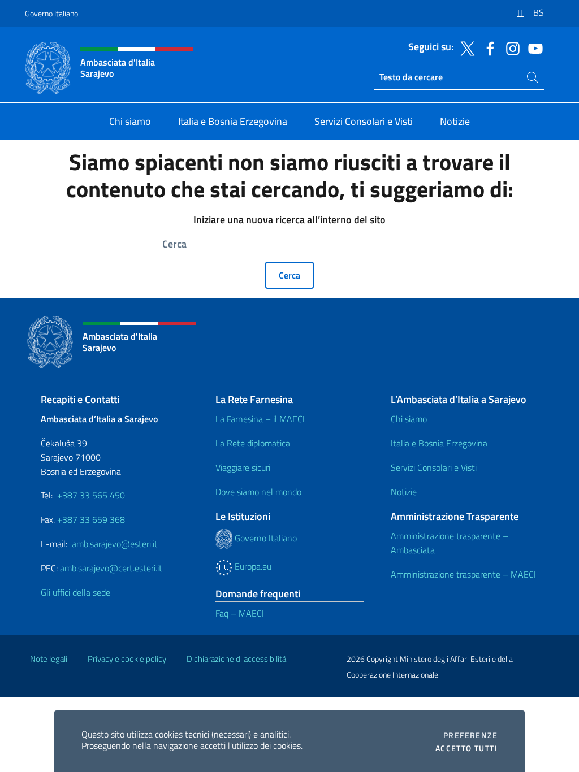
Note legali (48, 658)
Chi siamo (409, 419)
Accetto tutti (466, 748)
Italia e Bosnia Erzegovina (439, 443)
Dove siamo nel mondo (258, 491)
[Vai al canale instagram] (510, 47)
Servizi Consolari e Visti (434, 467)
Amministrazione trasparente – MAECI (463, 574)
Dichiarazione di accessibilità (236, 658)
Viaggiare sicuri (242, 467)
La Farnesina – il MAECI (260, 419)
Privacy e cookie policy (127, 658)
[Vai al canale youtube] (532, 47)
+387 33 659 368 (91, 519)
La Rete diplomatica (252, 443)
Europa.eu (251, 566)
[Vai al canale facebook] (487, 47)
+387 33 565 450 (91, 495)
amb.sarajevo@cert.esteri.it (111, 568)
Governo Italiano (51, 13)
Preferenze (470, 735)
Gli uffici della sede (75, 592)
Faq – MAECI (239, 613)
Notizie (404, 491)
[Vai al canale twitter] (464, 47)
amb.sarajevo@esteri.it (115, 543)
